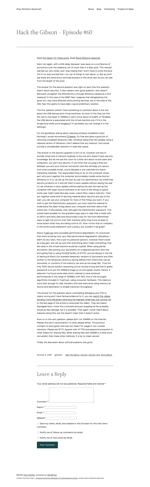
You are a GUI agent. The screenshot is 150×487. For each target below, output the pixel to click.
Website (41, 418)
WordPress (52, 475)
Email (40, 412)
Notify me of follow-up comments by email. (61, 432)
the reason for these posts (56, 58)
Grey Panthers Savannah (28, 9)
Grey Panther (29, 475)
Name (40, 407)
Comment (42, 401)
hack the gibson (72, 355)
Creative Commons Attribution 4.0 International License (57, 478)
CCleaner (71, 136)
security (84, 355)
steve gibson (106, 355)
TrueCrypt (48, 233)
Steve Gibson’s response (88, 58)
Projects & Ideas (126, 9)
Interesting (109, 9)
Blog (99, 9)
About (91, 9)
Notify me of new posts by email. (56, 438)
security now (94, 355)
